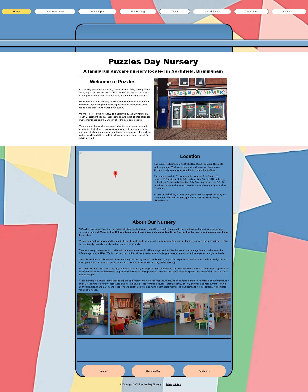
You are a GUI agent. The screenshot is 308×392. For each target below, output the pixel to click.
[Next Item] (225, 314)
